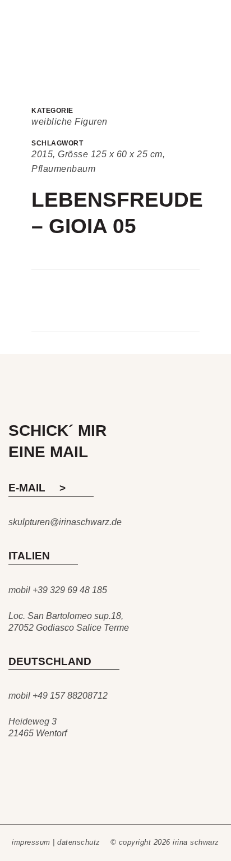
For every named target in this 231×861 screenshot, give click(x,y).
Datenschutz (78, 842)
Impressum (31, 842)
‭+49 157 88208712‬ (70, 695)
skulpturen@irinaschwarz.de (65, 522)
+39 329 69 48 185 (70, 590)
